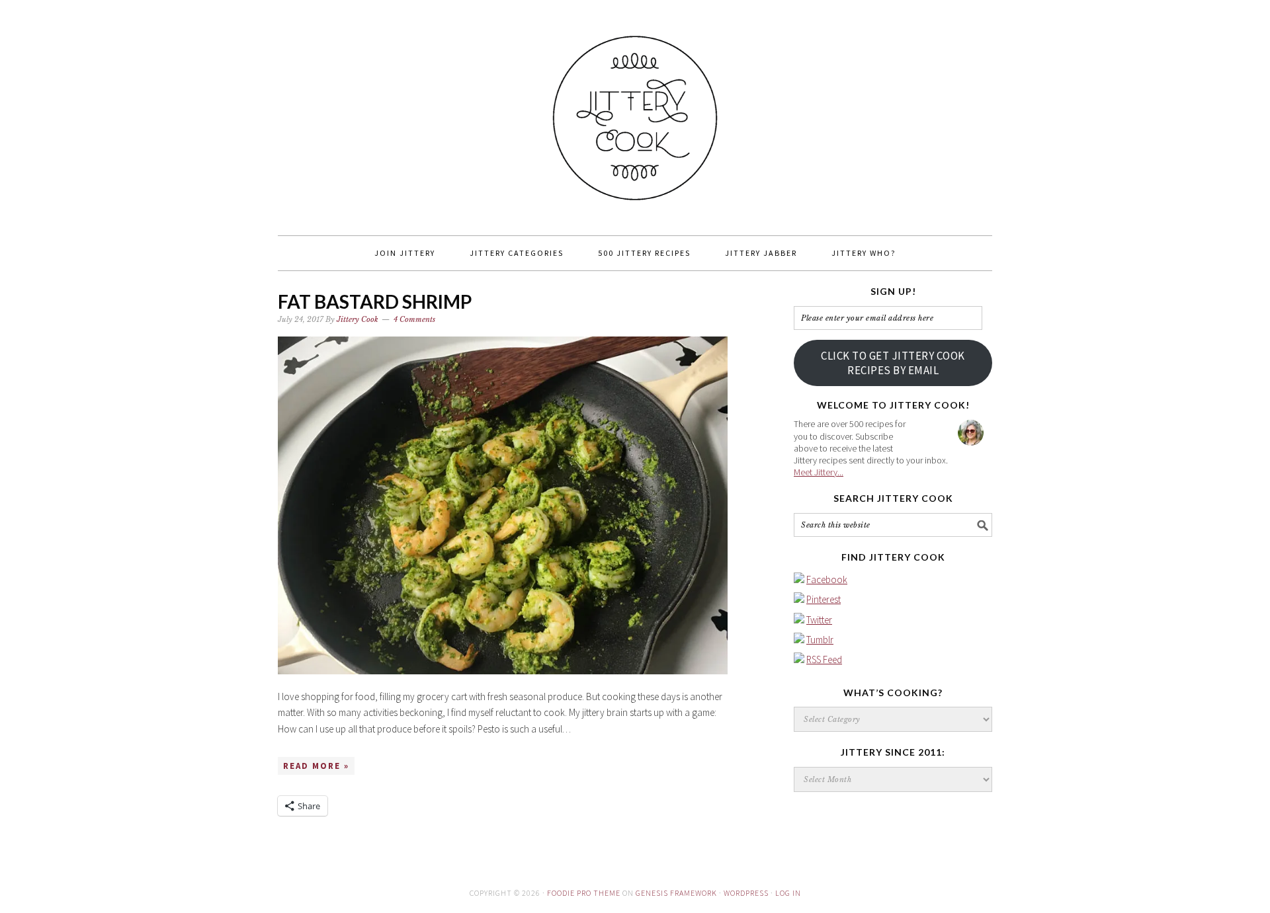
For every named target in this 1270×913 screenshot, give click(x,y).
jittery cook (635, 112)
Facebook (826, 579)
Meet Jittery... (818, 472)
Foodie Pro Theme (583, 893)
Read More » (316, 766)
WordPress (746, 893)
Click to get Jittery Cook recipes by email (893, 362)
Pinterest (823, 599)
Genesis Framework (676, 893)
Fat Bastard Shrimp (375, 301)
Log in (788, 893)
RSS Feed (824, 659)
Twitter (819, 620)
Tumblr (819, 639)
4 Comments (414, 319)
